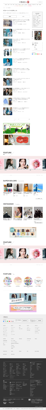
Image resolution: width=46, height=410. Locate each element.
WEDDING (19, 4)
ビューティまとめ (13, 334)
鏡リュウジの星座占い (13, 340)
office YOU (24, 375)
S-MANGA (17, 367)
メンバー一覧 (28, 340)
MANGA (36, 338)
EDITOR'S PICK (5, 351)
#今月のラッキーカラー (38, 23)
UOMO (31, 376)
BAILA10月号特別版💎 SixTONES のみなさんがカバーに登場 (38, 219)
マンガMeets (17, 375)
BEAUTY (9, 4)
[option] (10, 165)
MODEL (37, 4)
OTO (30, 383)
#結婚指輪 (40, 15)
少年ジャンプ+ (11, 365)
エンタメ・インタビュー (37, 327)
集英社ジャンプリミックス (6, 375)
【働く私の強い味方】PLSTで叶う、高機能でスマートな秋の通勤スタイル (17, 193)
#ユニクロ (38, 24)
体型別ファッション (5, 334)
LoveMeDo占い (12, 345)
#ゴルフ (34, 23)
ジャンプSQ (4, 366)
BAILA (30, 367)
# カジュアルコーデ (25, 62)
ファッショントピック (5, 327)
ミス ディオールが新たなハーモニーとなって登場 (35, 169)
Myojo (37, 365)
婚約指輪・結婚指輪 (5, 340)
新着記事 (10, 16)
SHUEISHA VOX (32, 389)
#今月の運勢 (34, 19)
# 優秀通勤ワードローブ (20, 101)
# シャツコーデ (22, 52)
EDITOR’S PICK (34, 4)
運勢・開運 (12, 348)
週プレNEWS (38, 366)
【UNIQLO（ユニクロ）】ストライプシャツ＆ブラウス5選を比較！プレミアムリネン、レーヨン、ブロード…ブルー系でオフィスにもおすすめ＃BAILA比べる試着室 (21, 20)
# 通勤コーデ (25, 101)
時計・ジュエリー (4, 331)
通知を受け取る (25, 320)
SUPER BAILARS (29, 4)
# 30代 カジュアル (24, 42)
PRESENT (40, 4)
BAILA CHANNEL (37, 351)
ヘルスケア (28, 327)
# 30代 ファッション (23, 72)
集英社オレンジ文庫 (18, 384)
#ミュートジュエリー (35, 15)
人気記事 (23, 16)
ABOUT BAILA (5, 354)
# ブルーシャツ (14, 42)
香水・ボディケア (12, 331)
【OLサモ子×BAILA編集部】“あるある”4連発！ (28, 219)
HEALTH (13, 4)
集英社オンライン (32, 377)
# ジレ (23, 111)
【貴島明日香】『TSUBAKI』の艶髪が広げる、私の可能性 (10, 169)
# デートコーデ (19, 111)
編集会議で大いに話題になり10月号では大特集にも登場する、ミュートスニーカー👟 (7, 219)
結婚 (3, 343)
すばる (4, 383)
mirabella (31, 393)
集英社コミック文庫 (5, 376)
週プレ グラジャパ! (39, 367)
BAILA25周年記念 (29, 5)
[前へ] (3, 212)
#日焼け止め (34, 24)
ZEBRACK (11, 367)
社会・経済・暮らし (36, 331)
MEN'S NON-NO (31, 375)
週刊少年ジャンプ (5, 365)
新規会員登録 (39, 320)
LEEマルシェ (31, 390)
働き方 (19, 327)
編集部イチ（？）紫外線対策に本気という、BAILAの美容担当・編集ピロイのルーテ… (17, 219)
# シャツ (19, 52)
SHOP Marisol (31, 391)
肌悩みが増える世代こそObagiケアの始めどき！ (22, 169)
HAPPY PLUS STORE (32, 388)
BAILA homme (25, 5)
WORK (11, 4)
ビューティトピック (13, 327)
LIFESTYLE (16, 4)
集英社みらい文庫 (25, 383)
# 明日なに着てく (19, 62)
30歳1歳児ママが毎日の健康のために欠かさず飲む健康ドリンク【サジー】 (27, 193)
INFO (27, 351)
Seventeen (31, 365)
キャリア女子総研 (16, 5)
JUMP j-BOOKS (18, 385)
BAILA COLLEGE (21, 5)
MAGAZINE (25, 4)
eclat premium (31, 392)
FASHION (6, 4)
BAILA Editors (13, 354)
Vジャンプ (4, 367)
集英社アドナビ (38, 383)
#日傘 (37, 19)
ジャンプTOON (11, 366)
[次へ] (42, 212)
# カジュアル (19, 42)
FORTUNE (22, 4)
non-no (30, 366)
